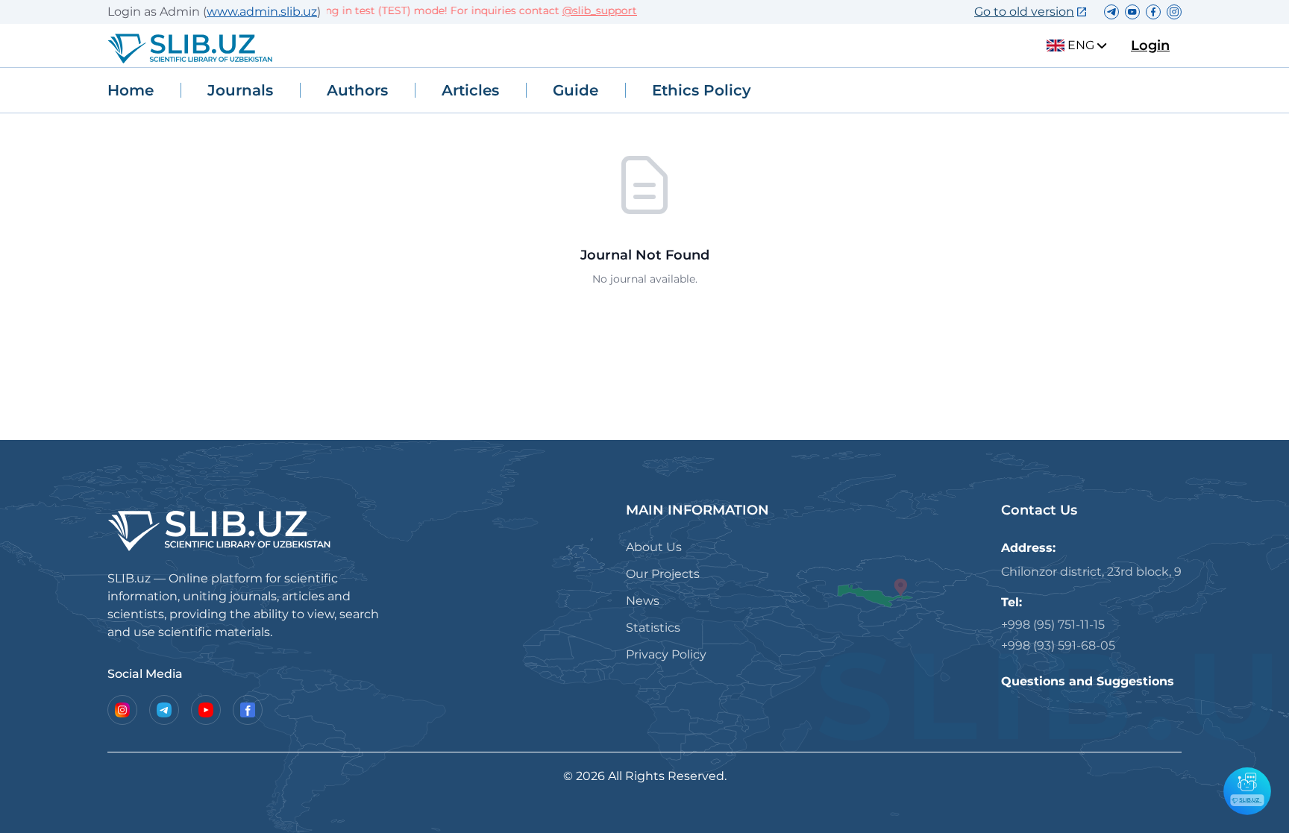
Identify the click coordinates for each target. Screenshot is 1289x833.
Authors (357, 90)
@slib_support (588, 10)
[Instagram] (122, 710)
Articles (470, 90)
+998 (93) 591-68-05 (1058, 645)
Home (130, 90)
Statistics (653, 627)
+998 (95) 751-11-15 (1053, 624)
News (642, 601)
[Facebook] (248, 710)
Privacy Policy (666, 654)
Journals (240, 90)
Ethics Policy (701, 90)
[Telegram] (164, 710)
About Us (654, 547)
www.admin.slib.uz (262, 11)
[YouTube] (206, 710)
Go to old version (1024, 11)
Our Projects (663, 574)
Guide (575, 90)
